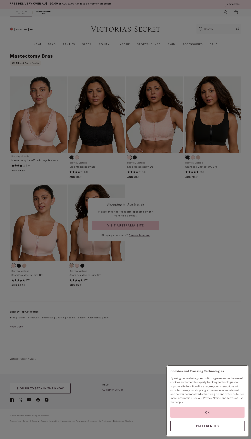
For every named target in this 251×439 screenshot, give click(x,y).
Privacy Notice (212, 398)
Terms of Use (235, 398)
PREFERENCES (207, 426)
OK (207, 412)
